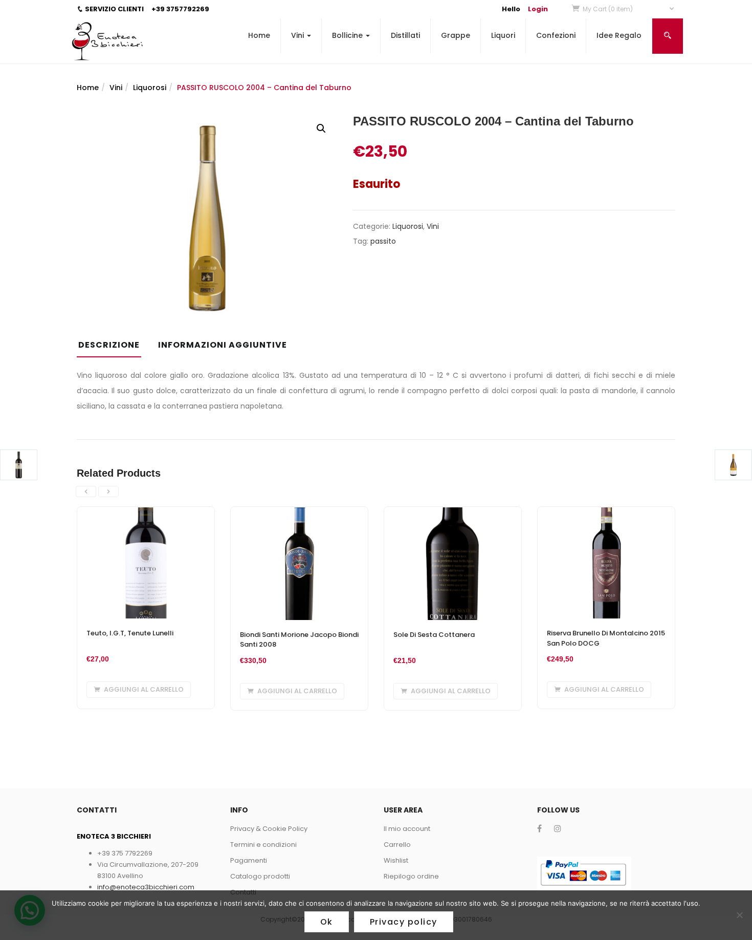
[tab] (113, 348)
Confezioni (556, 35)
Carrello (397, 844)
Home (259, 35)
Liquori (503, 35)
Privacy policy (403, 922)
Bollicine (348, 35)
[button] (629, 9)
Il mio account (407, 829)
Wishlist (396, 860)
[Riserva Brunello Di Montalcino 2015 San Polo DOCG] (606, 513)
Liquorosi (149, 87)
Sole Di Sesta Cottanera (434, 634)
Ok (326, 922)
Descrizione (109, 345)
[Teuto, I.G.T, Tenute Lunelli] (146, 513)
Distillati (405, 35)
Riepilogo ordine (411, 876)
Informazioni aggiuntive (222, 345)
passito (383, 241)
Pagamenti (248, 860)
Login (538, 9)
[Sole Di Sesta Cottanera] (453, 513)
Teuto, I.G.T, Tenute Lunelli (129, 633)
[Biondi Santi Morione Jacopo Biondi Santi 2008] (299, 513)
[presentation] (86, 491)
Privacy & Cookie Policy (268, 829)
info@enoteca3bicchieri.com (145, 887)
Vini (298, 35)
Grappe (455, 35)
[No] (739, 915)
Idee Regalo (619, 35)
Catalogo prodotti (260, 876)
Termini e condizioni (263, 844)
